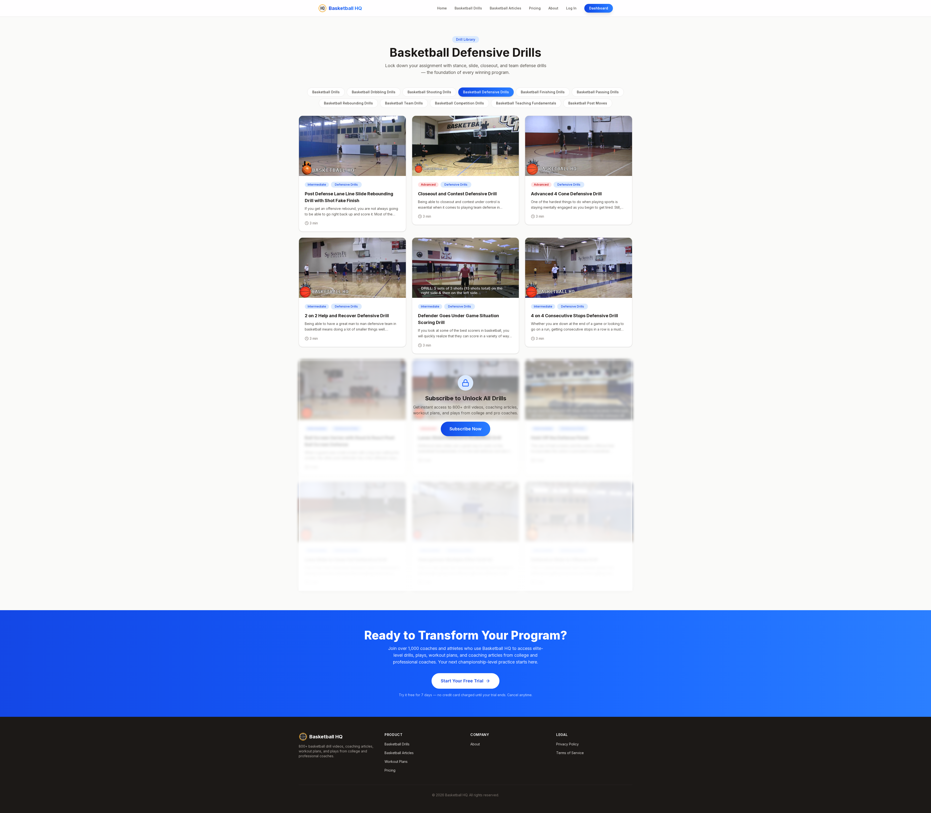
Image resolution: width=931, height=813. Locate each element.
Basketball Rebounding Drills (348, 103)
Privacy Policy (567, 744)
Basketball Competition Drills (459, 103)
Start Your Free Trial (462, 680)
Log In (571, 8)
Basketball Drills (468, 8)
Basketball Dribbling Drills (373, 92)
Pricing (535, 8)
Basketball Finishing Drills (543, 92)
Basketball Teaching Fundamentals (526, 103)
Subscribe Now (465, 428)
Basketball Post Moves (587, 103)
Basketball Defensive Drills (486, 92)
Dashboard (598, 8)
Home (442, 8)
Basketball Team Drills (404, 103)
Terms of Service (570, 753)
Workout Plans (396, 761)
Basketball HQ (326, 737)
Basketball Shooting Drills (429, 92)
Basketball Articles (505, 8)
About (553, 8)
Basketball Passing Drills (598, 92)
